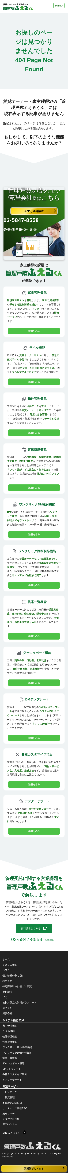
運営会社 (7, 1013)
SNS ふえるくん (12, 1132)
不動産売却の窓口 (12, 1102)
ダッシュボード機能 (13, 1063)
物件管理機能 (9, 1036)
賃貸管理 (10, 1097)
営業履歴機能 (9, 1041)
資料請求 (7, 991)
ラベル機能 (8, 1031)
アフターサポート (12, 1079)
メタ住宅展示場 (11, 1119)
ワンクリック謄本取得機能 (17, 1047)
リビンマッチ (9, 1092)
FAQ (4, 997)
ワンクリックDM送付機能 (16, 1052)
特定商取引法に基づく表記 (17, 986)
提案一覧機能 (9, 1058)
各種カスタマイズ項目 (14, 1074)
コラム (6, 970)
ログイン (7, 1008)
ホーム (6, 959)
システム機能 (9, 964)
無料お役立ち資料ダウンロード (19, 1002)
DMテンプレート (11, 1068)
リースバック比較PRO (14, 1108)
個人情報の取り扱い (13, 975)
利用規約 (7, 981)
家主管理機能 (9, 1025)
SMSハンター (9, 1124)
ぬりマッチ (8, 1113)
